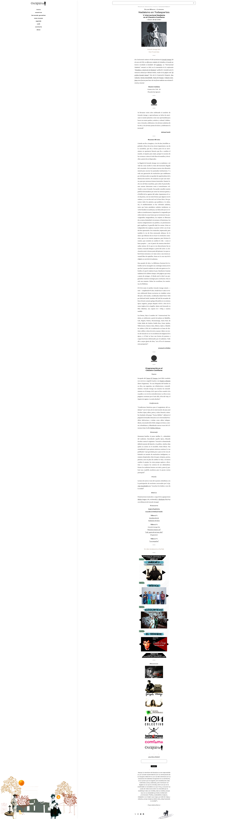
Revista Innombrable (146, 77)
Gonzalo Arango (166, 59)
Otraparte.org (141, 6)
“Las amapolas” (154, 541)
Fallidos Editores (155, 428)
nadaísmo (159, 65)
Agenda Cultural (148, 6)
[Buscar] (193, 3)
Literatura (155, 6)
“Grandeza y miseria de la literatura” (145, 70)
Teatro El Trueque (158, 77)
